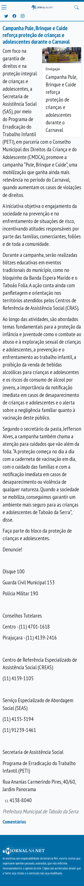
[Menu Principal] (4, 7)
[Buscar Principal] (76, 7)
